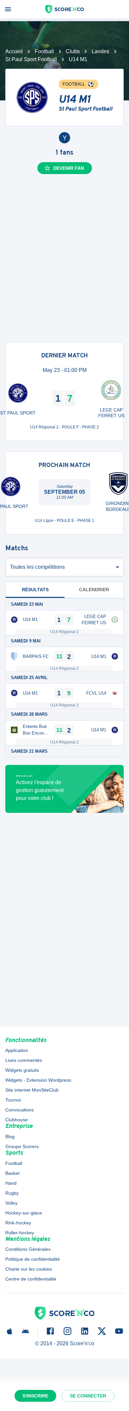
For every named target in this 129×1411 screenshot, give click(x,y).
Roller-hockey (19, 1232)
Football (44, 51)
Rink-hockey (18, 1222)
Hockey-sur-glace (23, 1212)
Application (16, 1050)
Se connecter (88, 1395)
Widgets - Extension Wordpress (38, 1080)
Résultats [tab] (35, 589)
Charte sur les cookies (28, 1269)
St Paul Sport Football (31, 59)
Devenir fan (68, 168)
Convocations (19, 1109)
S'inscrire (35, 1395)
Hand (11, 1183)
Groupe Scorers (22, 1146)
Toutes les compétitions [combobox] (37, 567)
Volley (11, 1203)
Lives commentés (23, 1060)
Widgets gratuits (22, 1070)
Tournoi (13, 1100)
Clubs (73, 51)
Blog (10, 1136)
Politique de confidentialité (32, 1259)
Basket (12, 1173)
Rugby (12, 1193)
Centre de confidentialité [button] (30, 1279)
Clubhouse (16, 1119)
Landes (100, 51)
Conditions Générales (28, 1249)
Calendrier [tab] (94, 589)
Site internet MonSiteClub (32, 1090)
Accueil (14, 51)
